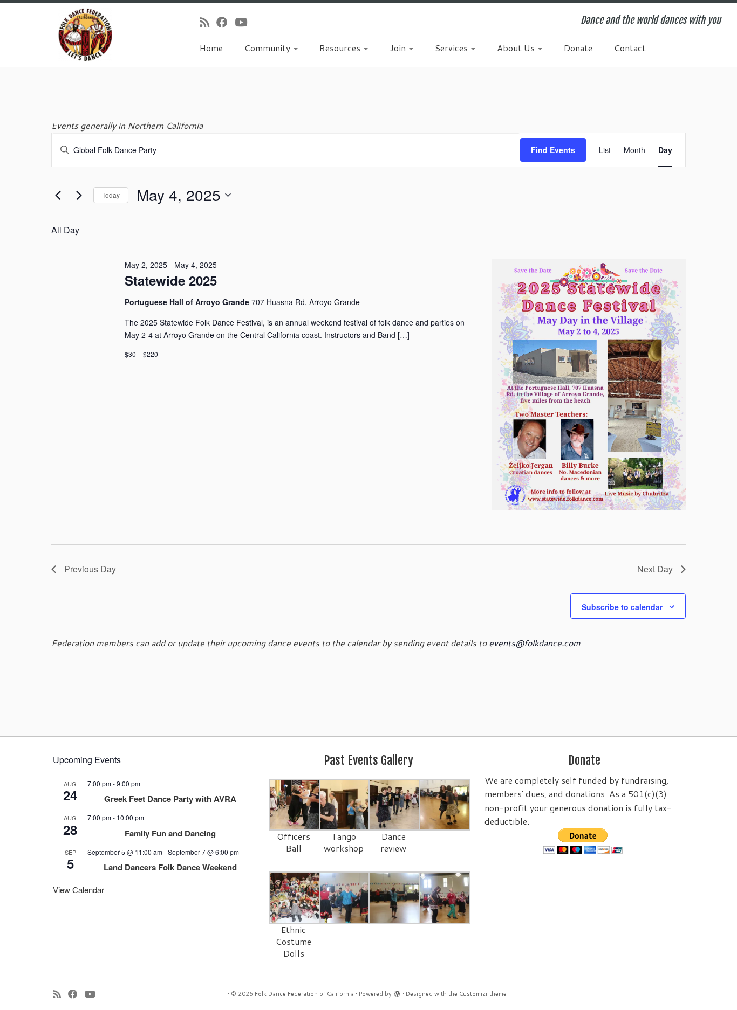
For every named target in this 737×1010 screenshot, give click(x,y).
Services (452, 47)
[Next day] (78, 195)
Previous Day (90, 569)
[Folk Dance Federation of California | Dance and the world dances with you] (85, 34)
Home (211, 47)
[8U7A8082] (394, 896)
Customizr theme (483, 994)
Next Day (655, 569)
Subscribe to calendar (622, 606)
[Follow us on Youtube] (244, 22)
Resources (341, 47)
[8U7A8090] (345, 896)
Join (399, 47)
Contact (630, 47)
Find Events (553, 149)
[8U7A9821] (345, 804)
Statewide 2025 (171, 280)
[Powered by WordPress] (397, 991)
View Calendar (78, 889)
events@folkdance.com (535, 643)
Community (268, 47)
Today (111, 194)
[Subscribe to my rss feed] (208, 22)
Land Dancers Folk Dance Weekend (170, 867)
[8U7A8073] (295, 896)
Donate (578, 47)
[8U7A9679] (295, 804)
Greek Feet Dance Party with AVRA (170, 799)
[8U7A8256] (445, 804)
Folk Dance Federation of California (304, 994)
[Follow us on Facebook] (225, 22)
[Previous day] (57, 195)
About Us (517, 47)
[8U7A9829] (394, 804)
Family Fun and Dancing (170, 833)
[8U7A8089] (445, 896)
